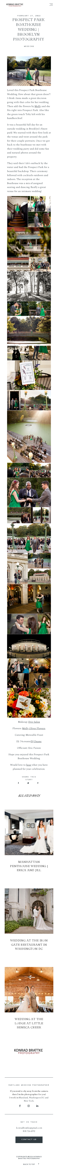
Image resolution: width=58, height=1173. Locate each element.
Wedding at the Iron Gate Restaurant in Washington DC (29, 944)
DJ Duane (36, 741)
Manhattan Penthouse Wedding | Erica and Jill (29, 866)
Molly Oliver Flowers (33, 728)
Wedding (29, 46)
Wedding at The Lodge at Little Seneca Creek (29, 1023)
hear (28, 765)
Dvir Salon (34, 722)
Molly (38, 106)
